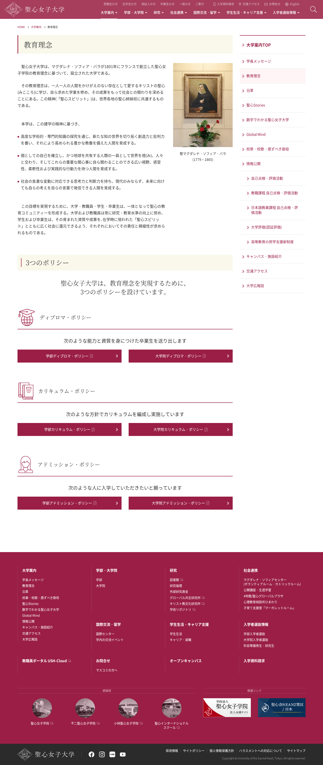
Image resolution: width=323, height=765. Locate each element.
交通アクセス (251, 4)
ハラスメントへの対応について (260, 750)
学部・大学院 (134, 12)
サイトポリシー (194, 750)
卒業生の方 (167, 4)
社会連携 (176, 12)
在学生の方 (129, 4)
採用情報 (172, 750)
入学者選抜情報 (284, 12)
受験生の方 (111, 4)
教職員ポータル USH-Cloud (44, 660)
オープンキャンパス (186, 660)
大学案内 (107, 12)
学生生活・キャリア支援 (245, 12)
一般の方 (185, 4)
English (294, 4)
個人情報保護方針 (222, 750)
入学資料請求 (225, 4)
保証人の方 (148, 4)
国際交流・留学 (205, 12)
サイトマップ (296, 750)
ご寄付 (199, 4)
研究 (157, 12)
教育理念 (53, 27)
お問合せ (274, 4)
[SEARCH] (313, 9)
